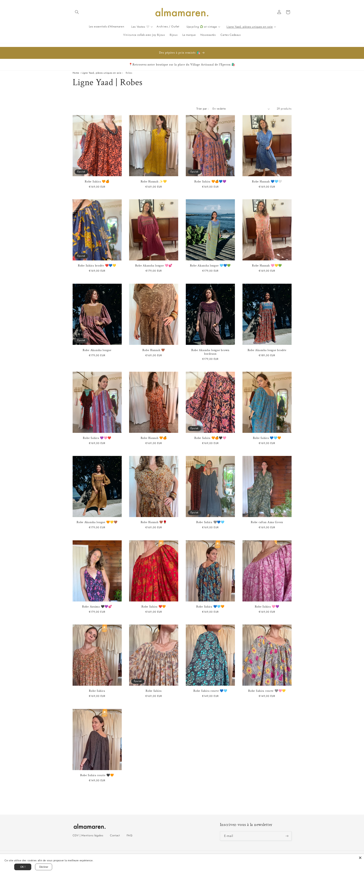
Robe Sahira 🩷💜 (267, 606)
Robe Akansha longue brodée (267, 350)
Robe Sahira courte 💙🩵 (210, 691)
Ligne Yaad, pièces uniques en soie (250, 26)
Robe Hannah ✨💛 (154, 181)
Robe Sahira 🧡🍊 (97, 181)
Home (76, 73)
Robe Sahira (97, 691)
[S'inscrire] (286, 836)
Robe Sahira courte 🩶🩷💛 (267, 691)
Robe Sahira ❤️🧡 (153, 606)
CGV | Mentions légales (88, 835)
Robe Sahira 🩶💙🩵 (210, 522)
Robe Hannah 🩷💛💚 (267, 266)
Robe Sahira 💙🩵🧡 (267, 438)
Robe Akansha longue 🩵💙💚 (210, 266)
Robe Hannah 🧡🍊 (154, 438)
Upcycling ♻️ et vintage (202, 26)
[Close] (360, 858)
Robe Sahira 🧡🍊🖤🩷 (210, 438)
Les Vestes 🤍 (140, 26)
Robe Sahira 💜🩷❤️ (97, 438)
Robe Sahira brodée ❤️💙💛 (97, 266)
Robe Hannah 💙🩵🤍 (267, 181)
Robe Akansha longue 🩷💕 (153, 266)
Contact (115, 835)
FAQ (129, 835)
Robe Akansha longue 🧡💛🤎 (97, 522)
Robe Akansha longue (97, 350)
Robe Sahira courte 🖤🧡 (97, 775)
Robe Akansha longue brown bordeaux (210, 352)
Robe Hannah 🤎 (153, 350)
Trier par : (202, 109)
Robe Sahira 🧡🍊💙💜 (210, 181)
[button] (77, 12)
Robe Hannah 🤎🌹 (154, 522)
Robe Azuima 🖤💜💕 (97, 606)
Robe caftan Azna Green (267, 522)
